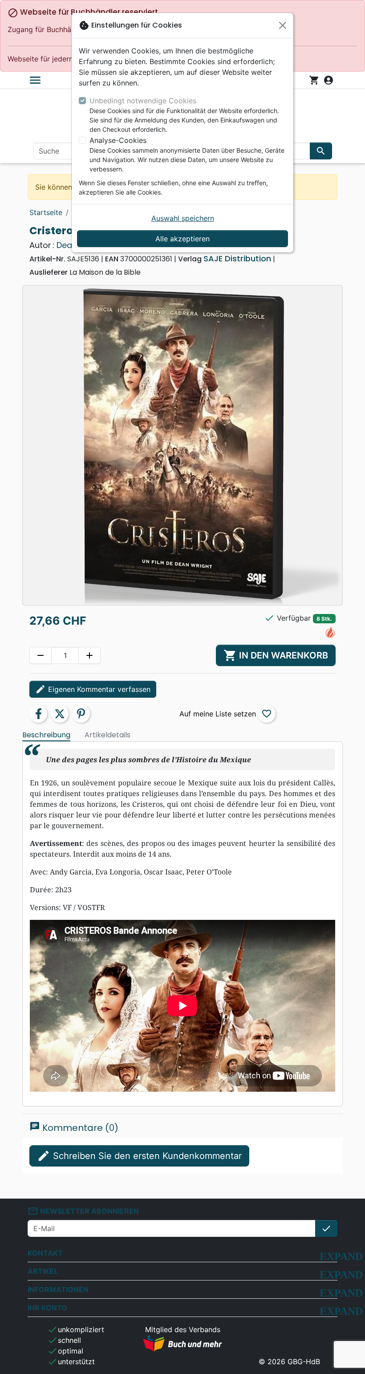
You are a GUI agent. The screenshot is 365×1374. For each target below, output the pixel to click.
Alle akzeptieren (182, 238)
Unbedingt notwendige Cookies (142, 100)
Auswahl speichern (182, 218)
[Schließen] (283, 25)
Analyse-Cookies (117, 140)
